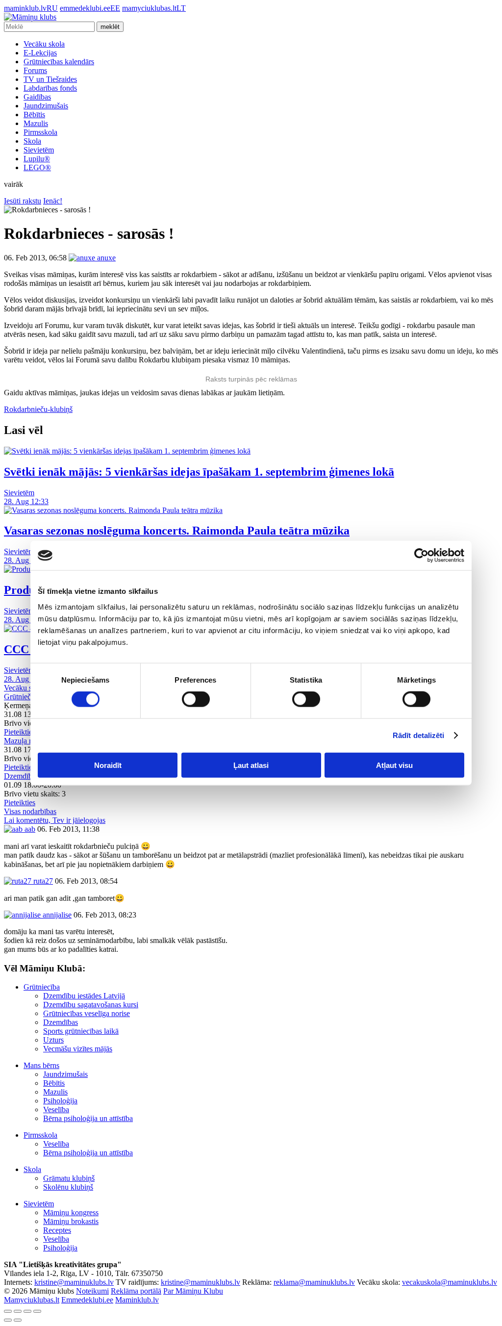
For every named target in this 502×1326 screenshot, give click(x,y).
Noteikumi (92, 1291)
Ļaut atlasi (251, 765)
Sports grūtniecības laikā (81, 1031)
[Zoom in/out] (37, 1311)
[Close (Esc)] (8, 1311)
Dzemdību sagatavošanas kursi (90, 1004)
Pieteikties (19, 732)
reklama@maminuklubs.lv (314, 1282)
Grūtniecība (42, 987)
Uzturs (53, 1040)
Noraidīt (108, 765)
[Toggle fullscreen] (27, 1311)
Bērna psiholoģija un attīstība (88, 1118)
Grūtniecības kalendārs (59, 61)
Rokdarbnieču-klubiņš (38, 409)
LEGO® (37, 167)
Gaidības (37, 97)
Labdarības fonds (50, 88)
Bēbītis (34, 114)
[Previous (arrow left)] (8, 1320)
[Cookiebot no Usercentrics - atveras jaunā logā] (421, 555)
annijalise (56, 915)
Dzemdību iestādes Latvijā (84, 996)
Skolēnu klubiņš (68, 1187)
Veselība (56, 1109)
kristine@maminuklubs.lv (74, 1282)
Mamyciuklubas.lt (31, 1300)
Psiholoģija (60, 1100)
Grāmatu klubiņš (69, 1178)
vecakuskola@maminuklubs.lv (449, 1282)
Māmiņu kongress (71, 1212)
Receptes (57, 1230)
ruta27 (42, 881)
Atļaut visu (394, 765)
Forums (35, 70)
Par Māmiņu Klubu (193, 1291)
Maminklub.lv (137, 1300)
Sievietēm (39, 150)
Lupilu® (37, 158)
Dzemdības (60, 1022)
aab (29, 829)
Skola (32, 141)
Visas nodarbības (30, 811)
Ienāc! (52, 201)
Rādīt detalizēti (419, 735)
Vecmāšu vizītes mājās (77, 1049)
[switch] (196, 699)
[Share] (18, 1311)
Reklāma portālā (136, 1291)
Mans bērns (41, 1065)
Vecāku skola (44, 44)
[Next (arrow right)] (18, 1320)
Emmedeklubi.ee (87, 1300)
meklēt (110, 26)
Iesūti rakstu (22, 201)
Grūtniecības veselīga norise (86, 1013)
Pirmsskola (40, 132)
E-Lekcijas (40, 53)
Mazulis (36, 123)
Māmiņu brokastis (71, 1221)
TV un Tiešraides (50, 79)
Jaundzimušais (46, 106)
